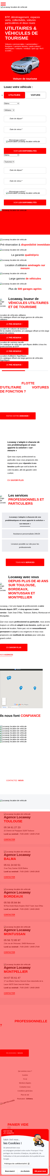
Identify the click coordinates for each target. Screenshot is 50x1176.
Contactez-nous (25, 1087)
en (15, 480)
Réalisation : (25, 1099)
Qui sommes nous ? (25, 1071)
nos (6, 655)
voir (25, 151)
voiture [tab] (36, 95)
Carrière (25, 1075)
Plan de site (25, 1095)
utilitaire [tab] (14, 95)
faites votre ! (17, 416)
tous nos (25, 562)
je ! (14, 324)
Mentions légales (25, 1083)
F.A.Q (25, 1079)
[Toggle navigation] (3, 4)
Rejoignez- (14, 1053)
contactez (14, 780)
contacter (9, 839)
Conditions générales (25, 1091)
